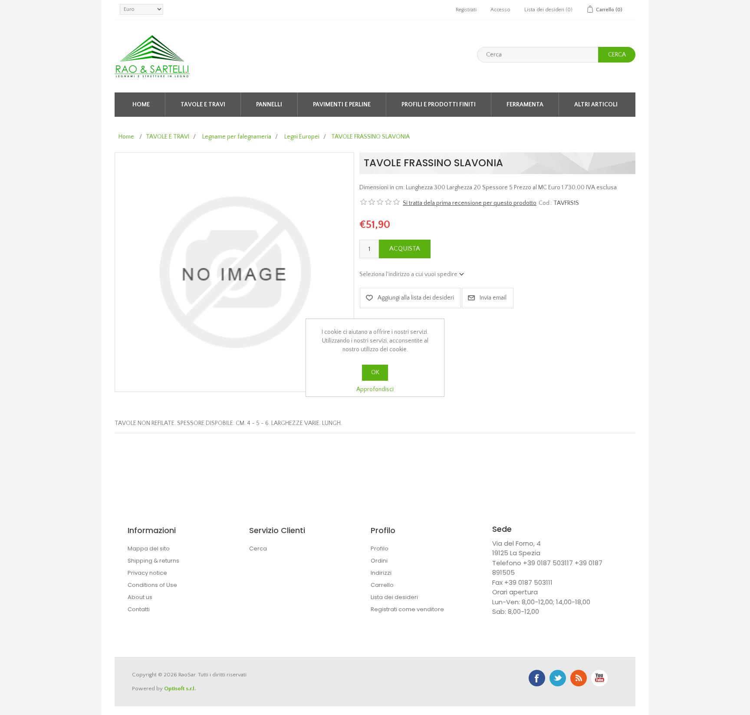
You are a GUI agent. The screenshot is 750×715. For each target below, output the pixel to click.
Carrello (382, 585)
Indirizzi (381, 573)
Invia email (493, 297)
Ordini (379, 561)
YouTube (599, 678)
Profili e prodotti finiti (438, 104)
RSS (578, 678)
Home (141, 104)
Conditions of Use (152, 585)
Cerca (617, 54)
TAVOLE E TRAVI (203, 104)
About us (140, 597)
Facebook (537, 678)
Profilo (379, 548)
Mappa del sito (149, 548)
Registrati (466, 10)
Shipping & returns (153, 561)
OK (375, 372)
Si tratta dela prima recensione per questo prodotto (469, 203)
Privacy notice (147, 573)
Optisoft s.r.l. (180, 688)
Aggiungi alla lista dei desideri (416, 297)
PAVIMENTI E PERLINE (342, 104)
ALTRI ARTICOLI (596, 104)
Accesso (500, 10)
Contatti (139, 609)
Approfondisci (375, 389)
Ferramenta (525, 104)
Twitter (557, 678)
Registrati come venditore (407, 609)
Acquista (404, 248)
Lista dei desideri (394, 597)
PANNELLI (269, 104)
